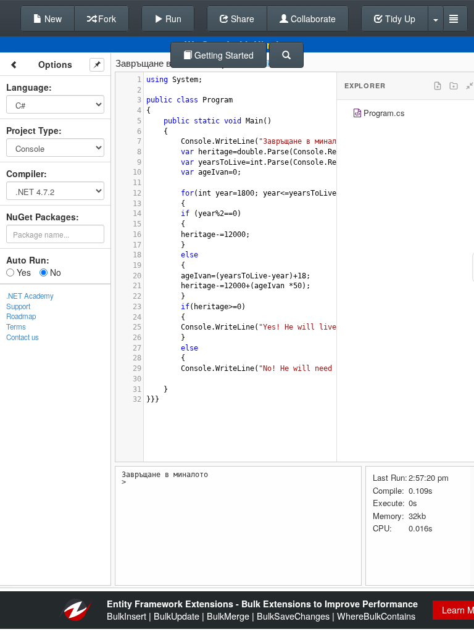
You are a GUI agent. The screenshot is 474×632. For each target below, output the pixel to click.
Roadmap (21, 316)
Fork (106, 18)
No (54, 272)
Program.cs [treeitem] (384, 112)
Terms (16, 326)
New (52, 18)
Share (241, 18)
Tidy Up (399, 18)
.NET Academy (30, 296)
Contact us (22, 337)
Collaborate (312, 18)
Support (18, 306)
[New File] (437, 85)
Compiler (25, 173)
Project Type (32, 130)
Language (27, 87)
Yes (22, 272)
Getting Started (223, 55)
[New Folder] (453, 85)
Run (172, 18)
